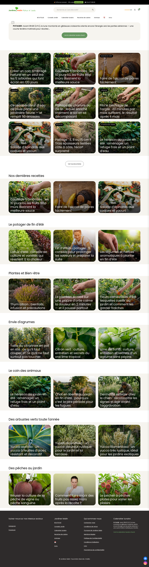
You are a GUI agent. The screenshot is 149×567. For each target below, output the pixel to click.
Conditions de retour (91, 527)
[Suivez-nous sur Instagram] (145, 563)
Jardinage (14, 90)
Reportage (59, 90)
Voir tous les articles (74, 164)
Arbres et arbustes (17, 56)
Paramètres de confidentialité (94, 550)
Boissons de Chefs (106, 56)
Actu (110, 18)
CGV (85, 546)
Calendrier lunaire (67, 18)
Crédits (87, 559)
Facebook (12, 530)
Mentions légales (89, 534)
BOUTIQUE (40, 18)
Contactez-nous (89, 523)
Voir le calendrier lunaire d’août (74, 35)
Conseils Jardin (53, 18)
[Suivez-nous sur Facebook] (145, 558)
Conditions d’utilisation (91, 542)
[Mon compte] (135, 10)
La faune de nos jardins (108, 124)
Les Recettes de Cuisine (62, 56)
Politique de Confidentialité (93, 538)
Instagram (12, 526)
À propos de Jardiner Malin (93, 530)
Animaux (97, 18)
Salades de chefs (16, 124)
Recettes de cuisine (83, 18)
